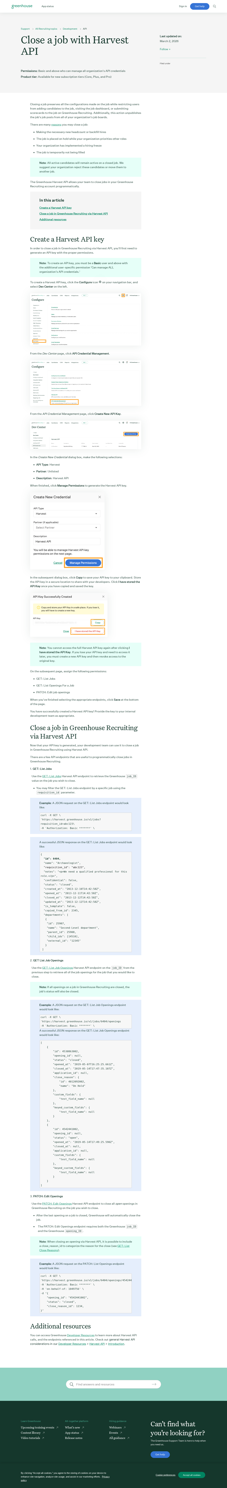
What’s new (73, 1427)
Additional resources (52, 219)
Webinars (115, 1427)
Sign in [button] (183, 6)
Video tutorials (31, 1438)
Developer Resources (81, 1335)
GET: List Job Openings (57, 967)
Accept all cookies (191, 1475)
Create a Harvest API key (55, 207)
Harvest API (97, 1343)
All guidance (117, 1438)
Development (70, 28)
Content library (31, 1432)
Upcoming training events (38, 1427)
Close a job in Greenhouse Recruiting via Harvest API (73, 213)
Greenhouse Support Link (22, 6)
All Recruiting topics (46, 28)
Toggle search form (214, 6)
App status (72, 1432)
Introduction (116, 1343)
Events (114, 1432)
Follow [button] (164, 49)
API (85, 28)
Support (25, 28)
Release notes (73, 1438)
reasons (56, 124)
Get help (200, 6)
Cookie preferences (165, 1475)
